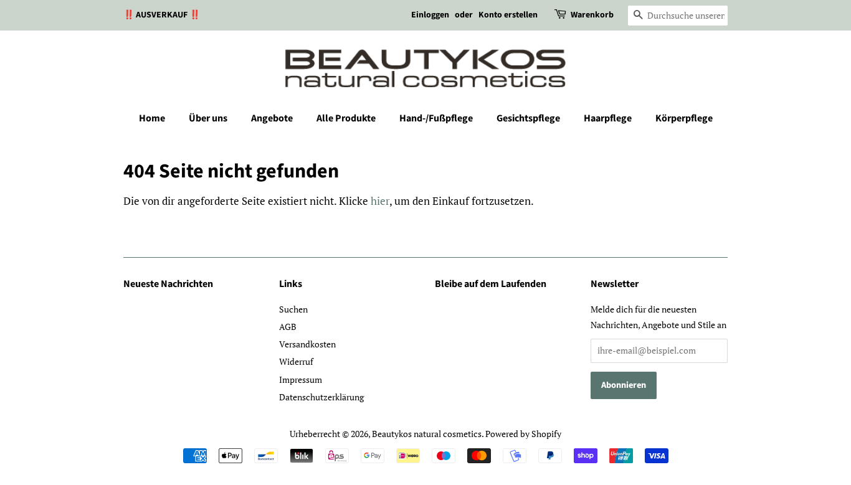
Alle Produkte (346, 118)
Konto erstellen (508, 15)
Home (152, 118)
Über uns (208, 118)
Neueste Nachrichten (168, 284)
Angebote (272, 118)
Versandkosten (307, 344)
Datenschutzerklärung (321, 397)
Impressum (300, 379)
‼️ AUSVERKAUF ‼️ (161, 15)
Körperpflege (684, 118)
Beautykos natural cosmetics (427, 434)
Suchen (293, 309)
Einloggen (430, 15)
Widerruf (296, 361)
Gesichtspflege (528, 118)
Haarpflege (608, 118)
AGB (288, 326)
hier (380, 201)
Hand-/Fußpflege (436, 118)
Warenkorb (592, 15)
